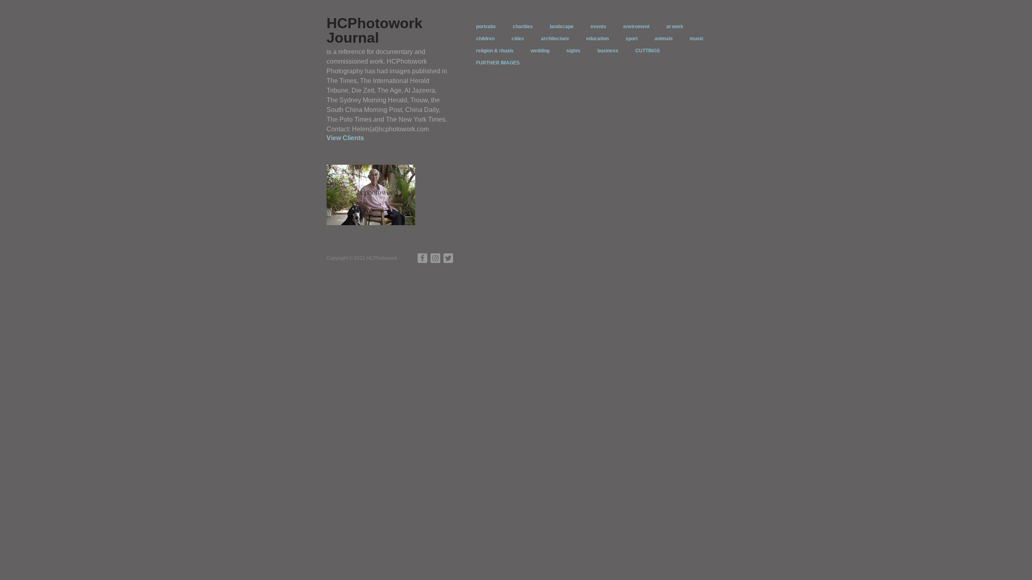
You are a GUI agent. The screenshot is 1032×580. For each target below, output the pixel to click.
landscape (562, 26)
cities (518, 38)
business (607, 50)
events (598, 26)
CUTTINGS (647, 50)
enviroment (636, 26)
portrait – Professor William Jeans (372, 213)
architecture (555, 38)
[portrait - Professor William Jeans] (371, 194)
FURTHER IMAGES (498, 62)
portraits (486, 26)
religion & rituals (495, 50)
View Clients (345, 138)
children (485, 38)
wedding (540, 50)
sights (573, 50)
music (697, 38)
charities (523, 26)
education (597, 38)
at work (674, 26)
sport (632, 38)
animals (664, 38)
